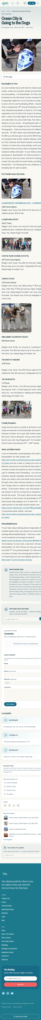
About (3, 930)
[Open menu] (37, 3)
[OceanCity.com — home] (5, 874)
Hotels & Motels (7, 906)
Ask (33, 3)
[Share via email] (18, 805)
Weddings (5, 945)
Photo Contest (6, 938)
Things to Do (6, 898)
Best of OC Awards (8, 934)
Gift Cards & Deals (7, 941)
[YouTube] (12, 993)
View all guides (7, 839)
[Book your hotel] (18, 3)
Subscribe (20, 984)
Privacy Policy (6, 1007)
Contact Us (5, 956)
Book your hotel (21, 1016)
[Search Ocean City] (13, 3)
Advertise (5, 959)
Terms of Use (17, 1007)
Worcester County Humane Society (17, 560)
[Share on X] (9, 805)
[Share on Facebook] (14, 805)
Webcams (5, 913)
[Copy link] (5, 805)
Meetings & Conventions (9, 948)
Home (3, 11)
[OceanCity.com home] (5, 3)
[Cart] (25, 3)
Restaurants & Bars (8, 909)
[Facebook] (3, 993)
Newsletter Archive (7, 952)
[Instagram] (8, 993)
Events (4, 902)
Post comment (10, 704)
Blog (8, 11)
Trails (3, 917)
